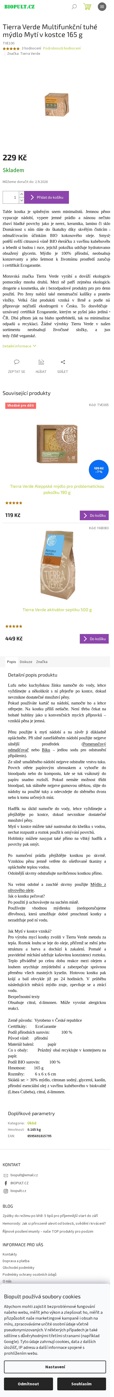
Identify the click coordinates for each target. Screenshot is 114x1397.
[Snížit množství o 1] (21, 200)
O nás (7, 1281)
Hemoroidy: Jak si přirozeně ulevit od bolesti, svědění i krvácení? (54, 1223)
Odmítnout (28, 1384)
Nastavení (55, 1367)
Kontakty (10, 1254)
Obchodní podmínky (18, 1267)
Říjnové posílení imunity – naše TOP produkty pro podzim (48, 1231)
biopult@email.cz (24, 1175)
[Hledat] (74, 6)
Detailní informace (17, 346)
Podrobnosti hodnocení (62, 48)
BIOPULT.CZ (20, 1183)
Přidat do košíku (50, 197)
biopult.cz (18, 1191)
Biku (46, 750)
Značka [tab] (41, 662)
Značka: (23, 53)
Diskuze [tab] (26, 662)
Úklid (31, 1123)
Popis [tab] (11, 662)
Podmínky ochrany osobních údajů (29, 1274)
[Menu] (102, 6)
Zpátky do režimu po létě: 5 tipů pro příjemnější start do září (50, 1216)
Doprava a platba (16, 1261)
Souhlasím (81, 1384)
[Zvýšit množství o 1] (21, 194)
